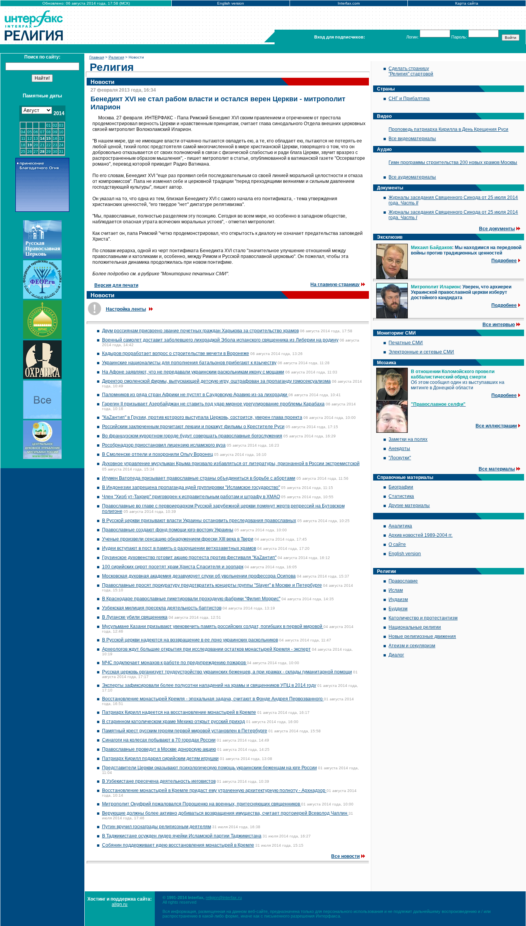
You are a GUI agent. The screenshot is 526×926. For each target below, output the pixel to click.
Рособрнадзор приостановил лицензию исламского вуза (164, 445)
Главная (96, 57)
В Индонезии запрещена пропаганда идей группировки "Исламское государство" (191, 487)
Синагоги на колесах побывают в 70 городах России (159, 740)
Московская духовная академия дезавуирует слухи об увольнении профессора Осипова (199, 576)
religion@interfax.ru (224, 897)
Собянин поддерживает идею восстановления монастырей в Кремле (178, 845)
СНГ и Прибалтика (409, 98)
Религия (116, 57)
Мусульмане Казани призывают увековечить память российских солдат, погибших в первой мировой (212, 626)
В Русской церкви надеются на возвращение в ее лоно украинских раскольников (190, 640)
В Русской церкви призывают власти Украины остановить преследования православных (199, 520)
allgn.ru (119, 904)
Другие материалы (409, 505)
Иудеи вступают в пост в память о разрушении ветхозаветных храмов (179, 548)
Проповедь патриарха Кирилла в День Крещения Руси (448, 129)
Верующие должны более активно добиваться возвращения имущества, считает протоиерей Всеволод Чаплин (225, 813)
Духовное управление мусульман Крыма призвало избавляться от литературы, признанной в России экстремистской (231, 463)
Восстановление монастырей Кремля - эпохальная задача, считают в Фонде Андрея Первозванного (213, 699)
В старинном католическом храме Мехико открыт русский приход (173, 721)
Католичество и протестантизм (423, 618)
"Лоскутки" (400, 457)
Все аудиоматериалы (412, 177)
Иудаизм (398, 599)
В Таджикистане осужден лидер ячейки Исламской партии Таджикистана (181, 836)
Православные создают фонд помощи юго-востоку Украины (167, 529)
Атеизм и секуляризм (412, 645)
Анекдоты (399, 448)
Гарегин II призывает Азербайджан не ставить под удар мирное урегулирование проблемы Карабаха (213, 404)
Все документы (497, 228)
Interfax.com (349, 3)
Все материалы (497, 469)
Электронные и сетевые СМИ (421, 352)
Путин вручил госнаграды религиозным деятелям (156, 826)
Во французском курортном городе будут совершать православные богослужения (192, 436)
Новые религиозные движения (422, 636)
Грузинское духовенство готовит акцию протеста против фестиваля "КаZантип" (189, 557)
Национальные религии (415, 627)
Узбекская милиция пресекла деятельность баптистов (161, 608)
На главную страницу (335, 284)
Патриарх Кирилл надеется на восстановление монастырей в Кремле (179, 712)
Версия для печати (116, 285)
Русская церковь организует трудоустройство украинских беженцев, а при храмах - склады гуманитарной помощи (227, 672)
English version (230, 3)
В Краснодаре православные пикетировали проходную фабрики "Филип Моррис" (191, 598)
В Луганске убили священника (135, 617)
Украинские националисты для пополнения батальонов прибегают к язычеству (189, 362)
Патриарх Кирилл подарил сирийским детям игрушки (160, 758)
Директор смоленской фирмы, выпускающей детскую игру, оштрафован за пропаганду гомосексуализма (216, 381)
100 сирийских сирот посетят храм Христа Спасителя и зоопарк (172, 566)
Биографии (401, 487)
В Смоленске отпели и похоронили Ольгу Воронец (157, 454)
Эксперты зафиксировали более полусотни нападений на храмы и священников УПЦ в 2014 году (209, 685)
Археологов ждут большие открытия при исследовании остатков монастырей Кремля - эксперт (206, 649)
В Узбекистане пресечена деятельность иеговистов (159, 781)
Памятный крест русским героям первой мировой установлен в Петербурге (184, 730)
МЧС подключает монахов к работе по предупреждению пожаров (174, 662)
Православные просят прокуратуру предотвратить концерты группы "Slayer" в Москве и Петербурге (212, 585)
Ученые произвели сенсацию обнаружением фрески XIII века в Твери (177, 539)
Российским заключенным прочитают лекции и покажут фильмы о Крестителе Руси (193, 426)
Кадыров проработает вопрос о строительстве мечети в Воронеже (175, 353)
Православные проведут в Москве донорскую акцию (159, 749)
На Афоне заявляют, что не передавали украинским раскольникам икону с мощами (193, 372)
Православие (403, 581)
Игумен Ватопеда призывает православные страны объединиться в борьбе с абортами (198, 478)
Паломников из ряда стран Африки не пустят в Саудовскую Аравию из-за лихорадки (195, 394)
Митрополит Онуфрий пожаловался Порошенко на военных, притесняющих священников (201, 804)
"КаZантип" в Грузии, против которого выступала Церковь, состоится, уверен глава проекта (202, 417)
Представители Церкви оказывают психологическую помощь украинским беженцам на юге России (209, 767)
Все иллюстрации (496, 426)
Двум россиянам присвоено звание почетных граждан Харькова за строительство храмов (200, 330)
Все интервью (498, 324)
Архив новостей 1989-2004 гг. (420, 535)
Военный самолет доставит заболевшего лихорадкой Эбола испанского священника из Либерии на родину (220, 340)
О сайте (397, 544)
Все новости (345, 856)
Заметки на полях (408, 439)
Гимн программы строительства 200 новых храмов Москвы (453, 162)
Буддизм (398, 608)
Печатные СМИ (406, 342)
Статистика (401, 496)
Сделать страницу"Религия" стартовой (411, 71)
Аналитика (400, 526)
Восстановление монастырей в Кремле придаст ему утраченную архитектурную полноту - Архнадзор (214, 790)
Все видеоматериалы (412, 138)
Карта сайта (466, 3)
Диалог (396, 655)
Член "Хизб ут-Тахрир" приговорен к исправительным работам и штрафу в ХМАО (191, 496)
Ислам (396, 590)
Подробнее (504, 260)
